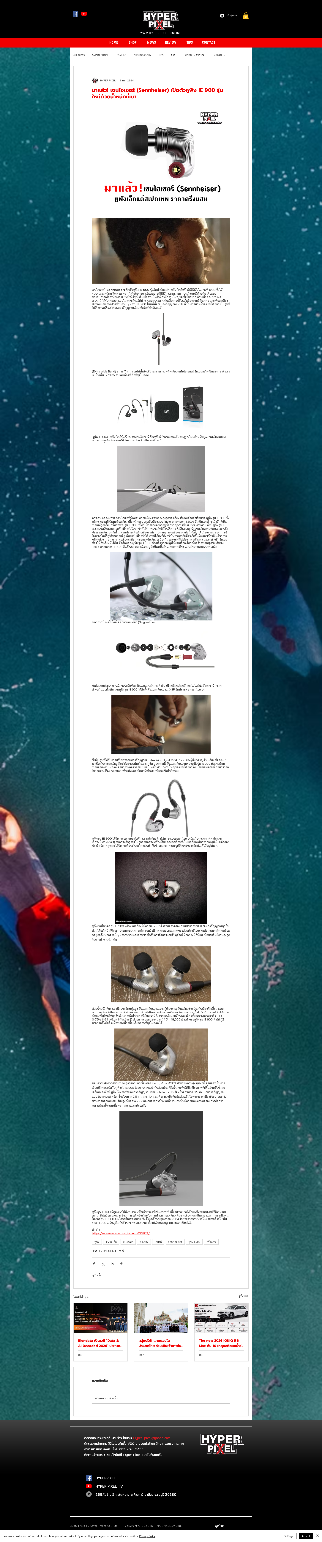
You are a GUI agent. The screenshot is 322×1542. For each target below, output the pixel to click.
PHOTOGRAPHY (142, 54)
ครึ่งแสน (211, 1242)
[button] (246, 15)
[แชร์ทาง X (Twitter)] (103, 1263)
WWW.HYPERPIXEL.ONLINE (160, 33)
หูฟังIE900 (194, 1242)
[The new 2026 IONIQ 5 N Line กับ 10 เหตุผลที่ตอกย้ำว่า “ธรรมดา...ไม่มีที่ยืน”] (221, 1318)
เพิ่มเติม (218, 54)
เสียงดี (158, 1242)
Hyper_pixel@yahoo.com (151, 1438)
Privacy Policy (147, 1536)
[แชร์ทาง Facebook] (94, 1263)
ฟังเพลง (144, 1242)
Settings (288, 1536)
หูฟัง (96, 1242)
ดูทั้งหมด (244, 1296)
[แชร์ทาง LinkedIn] (112, 1263)
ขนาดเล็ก (111, 1242)
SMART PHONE (100, 54)
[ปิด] (317, 1536)
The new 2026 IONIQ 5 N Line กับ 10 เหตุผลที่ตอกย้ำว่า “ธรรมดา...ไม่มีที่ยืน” (221, 1343)
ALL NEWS (79, 54)
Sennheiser (175, 1242)
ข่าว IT (174, 54)
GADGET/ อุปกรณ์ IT (195, 54)
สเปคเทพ (128, 1242)
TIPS (161, 54)
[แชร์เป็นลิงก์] (121, 1263)
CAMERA (121, 54)
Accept (306, 1536)
